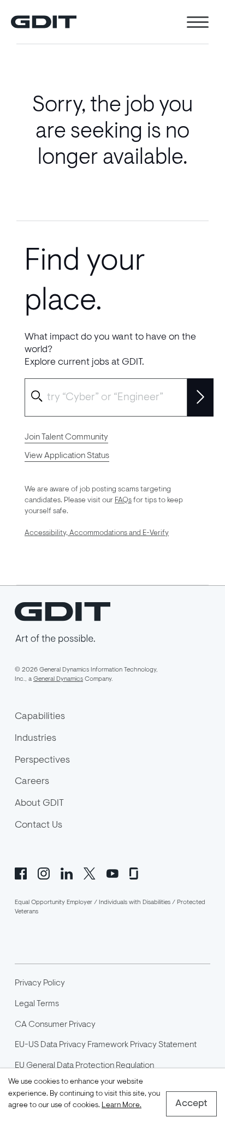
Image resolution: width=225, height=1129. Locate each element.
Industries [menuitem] (35, 739)
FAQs (123, 500)
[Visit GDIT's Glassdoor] (135, 872)
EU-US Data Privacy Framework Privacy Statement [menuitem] (106, 1045)
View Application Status (67, 455)
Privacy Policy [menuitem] (40, 983)
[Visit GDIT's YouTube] (112, 872)
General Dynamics (58, 679)
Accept (191, 1104)
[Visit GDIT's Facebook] (21, 872)
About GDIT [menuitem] (39, 804)
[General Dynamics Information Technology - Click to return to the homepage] (43, 22)
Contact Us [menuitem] (38, 825)
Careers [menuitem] (32, 782)
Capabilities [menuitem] (40, 717)
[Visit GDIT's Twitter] (90, 872)
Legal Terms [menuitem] (37, 1004)
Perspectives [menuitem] (42, 760)
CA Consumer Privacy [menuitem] (55, 1024)
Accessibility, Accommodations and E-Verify (97, 533)
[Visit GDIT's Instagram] (44, 872)
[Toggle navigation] (198, 22)
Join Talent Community (66, 437)
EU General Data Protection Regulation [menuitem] (84, 1065)
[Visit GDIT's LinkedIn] (67, 872)
